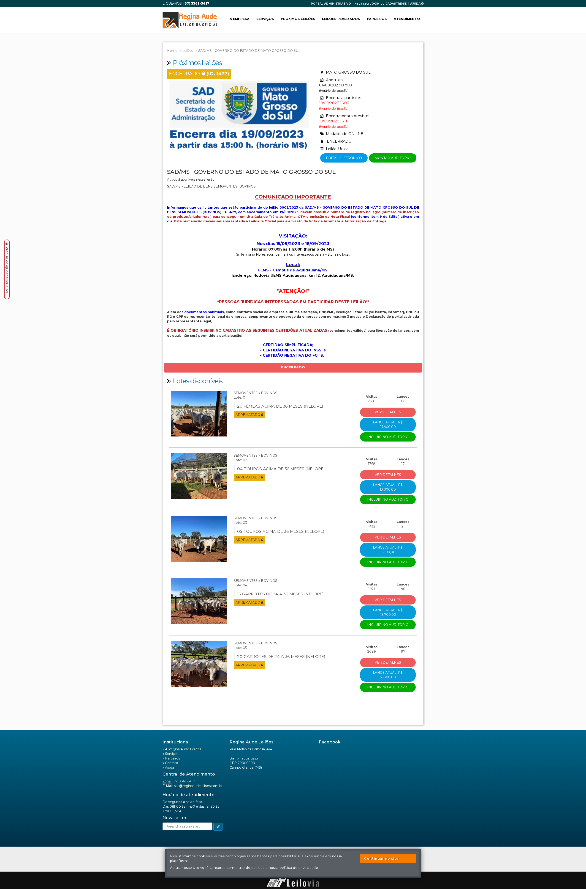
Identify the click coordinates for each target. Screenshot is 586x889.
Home (172, 51)
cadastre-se (396, 3)
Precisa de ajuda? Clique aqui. (7, 271)
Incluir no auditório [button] (388, 437)
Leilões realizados (341, 19)
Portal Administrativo (331, 3)
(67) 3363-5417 (183, 781)
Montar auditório (393, 158)
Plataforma (293, 876)
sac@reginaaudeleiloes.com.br (198, 786)
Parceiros (377, 19)
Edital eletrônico (344, 158)
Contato (171, 763)
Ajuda (415, 3)
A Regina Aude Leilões (183, 749)
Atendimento (407, 19)
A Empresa (240, 19)
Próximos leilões (298, 19)
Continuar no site (381, 858)
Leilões (187, 51)
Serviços (265, 19)
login (375, 3)
